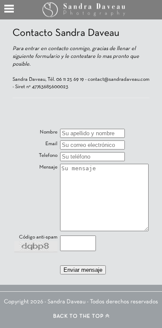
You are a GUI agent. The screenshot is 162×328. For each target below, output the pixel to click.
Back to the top (79, 316)
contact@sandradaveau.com (118, 79)
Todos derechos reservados (124, 302)
